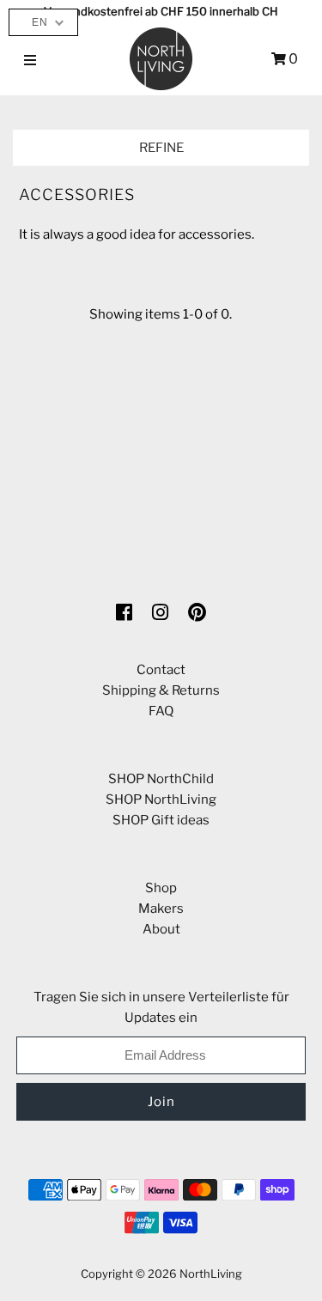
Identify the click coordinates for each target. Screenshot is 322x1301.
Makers (161, 908)
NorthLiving (210, 1273)
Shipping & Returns (161, 690)
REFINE (161, 147)
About (161, 929)
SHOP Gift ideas (161, 820)
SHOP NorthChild (161, 779)
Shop (161, 888)
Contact (161, 670)
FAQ (161, 711)
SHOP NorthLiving (161, 799)
